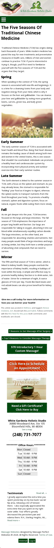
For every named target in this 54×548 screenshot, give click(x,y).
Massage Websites (10, 531)
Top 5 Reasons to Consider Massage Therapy (26, 338)
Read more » (13, 520)
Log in (32, 540)
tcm (11, 311)
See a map (27, 429)
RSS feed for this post (18, 313)
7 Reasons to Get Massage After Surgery (30, 331)
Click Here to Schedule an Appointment (27, 366)
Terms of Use (45, 534)
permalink (31, 311)
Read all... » (41, 493)
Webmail (23, 540)
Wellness (27, 308)
